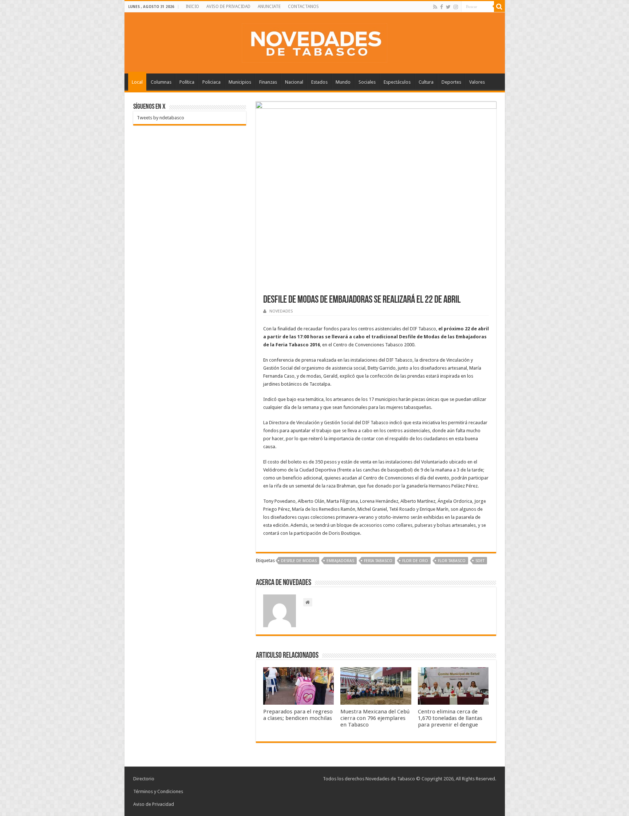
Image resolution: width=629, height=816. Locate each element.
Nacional (294, 82)
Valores (477, 82)
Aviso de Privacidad (153, 804)
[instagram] (456, 7)
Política (186, 82)
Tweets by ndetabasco (160, 117)
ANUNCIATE (269, 6)
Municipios (240, 82)
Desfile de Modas (299, 560)
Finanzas (268, 82)
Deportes (451, 82)
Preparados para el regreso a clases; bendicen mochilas (298, 714)
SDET (479, 560)
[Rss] (435, 7)
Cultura (426, 82)
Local (137, 82)
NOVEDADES (281, 311)
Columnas (161, 82)
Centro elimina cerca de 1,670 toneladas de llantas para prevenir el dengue (450, 718)
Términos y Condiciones (158, 791)
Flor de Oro (415, 560)
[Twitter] (448, 7)
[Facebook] (441, 7)
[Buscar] (499, 6)
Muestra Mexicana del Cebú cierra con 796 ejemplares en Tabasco (375, 718)
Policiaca (211, 82)
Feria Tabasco (378, 560)
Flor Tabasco (452, 560)
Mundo (343, 82)
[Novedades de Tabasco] (314, 41)
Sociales (367, 82)
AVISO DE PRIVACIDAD (228, 6)
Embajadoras (340, 560)
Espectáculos (397, 82)
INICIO (192, 6)
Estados (319, 82)
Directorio (143, 778)
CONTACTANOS (303, 6)
